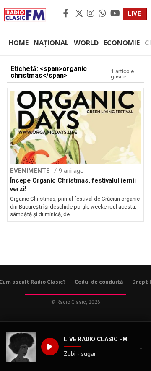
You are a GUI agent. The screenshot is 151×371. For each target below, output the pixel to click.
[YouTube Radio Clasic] (115, 13)
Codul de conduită (99, 281)
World (86, 42)
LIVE (135, 13)
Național (51, 42)
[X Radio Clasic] (79, 13)
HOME (18, 42)
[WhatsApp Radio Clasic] (103, 13)
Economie (122, 42)
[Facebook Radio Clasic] (68, 13)
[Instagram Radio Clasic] (91, 13)
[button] (21, 347)
